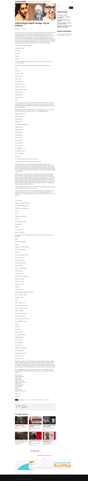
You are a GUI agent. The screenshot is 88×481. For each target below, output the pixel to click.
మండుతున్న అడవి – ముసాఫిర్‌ (21, 420)
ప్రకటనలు (49, 1)
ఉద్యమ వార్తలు (45, 1)
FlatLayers (29, 479)
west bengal (47, 399)
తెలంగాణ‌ (32, 1)
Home (29, 1)
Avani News (20, 2)
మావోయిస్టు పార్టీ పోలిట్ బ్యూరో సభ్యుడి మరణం (35, 436)
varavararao (41, 399)
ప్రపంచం (41, 1)
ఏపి (34, 1)
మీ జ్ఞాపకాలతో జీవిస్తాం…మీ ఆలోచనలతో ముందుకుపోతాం (35, 420)
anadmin (24, 407)
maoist (27, 399)
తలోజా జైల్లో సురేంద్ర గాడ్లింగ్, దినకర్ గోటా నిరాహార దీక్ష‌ (63, 21)
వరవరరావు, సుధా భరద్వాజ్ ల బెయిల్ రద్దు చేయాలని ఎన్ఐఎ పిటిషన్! (49, 420)
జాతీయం (37, 1)
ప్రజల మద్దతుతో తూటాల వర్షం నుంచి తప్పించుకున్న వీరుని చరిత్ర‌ (49, 436)
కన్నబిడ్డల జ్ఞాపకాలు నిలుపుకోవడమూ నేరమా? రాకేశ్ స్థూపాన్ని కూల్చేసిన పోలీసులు (64, 26)
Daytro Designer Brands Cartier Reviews (44, 455)
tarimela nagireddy (34, 399)
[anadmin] (18, 408)
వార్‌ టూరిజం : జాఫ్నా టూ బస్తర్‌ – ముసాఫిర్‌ (21, 436)
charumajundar (21, 399)
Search (71, 7)
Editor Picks (16, 442)
